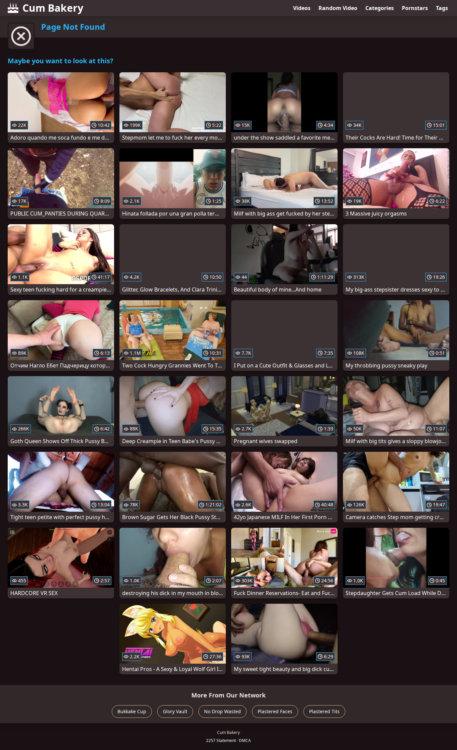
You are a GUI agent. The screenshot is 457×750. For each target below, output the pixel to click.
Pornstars (415, 8)
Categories (379, 8)
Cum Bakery (52, 8)
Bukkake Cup (131, 711)
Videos (301, 8)
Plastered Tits (324, 711)
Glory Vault (175, 711)
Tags (442, 8)
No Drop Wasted (222, 711)
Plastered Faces (275, 711)
